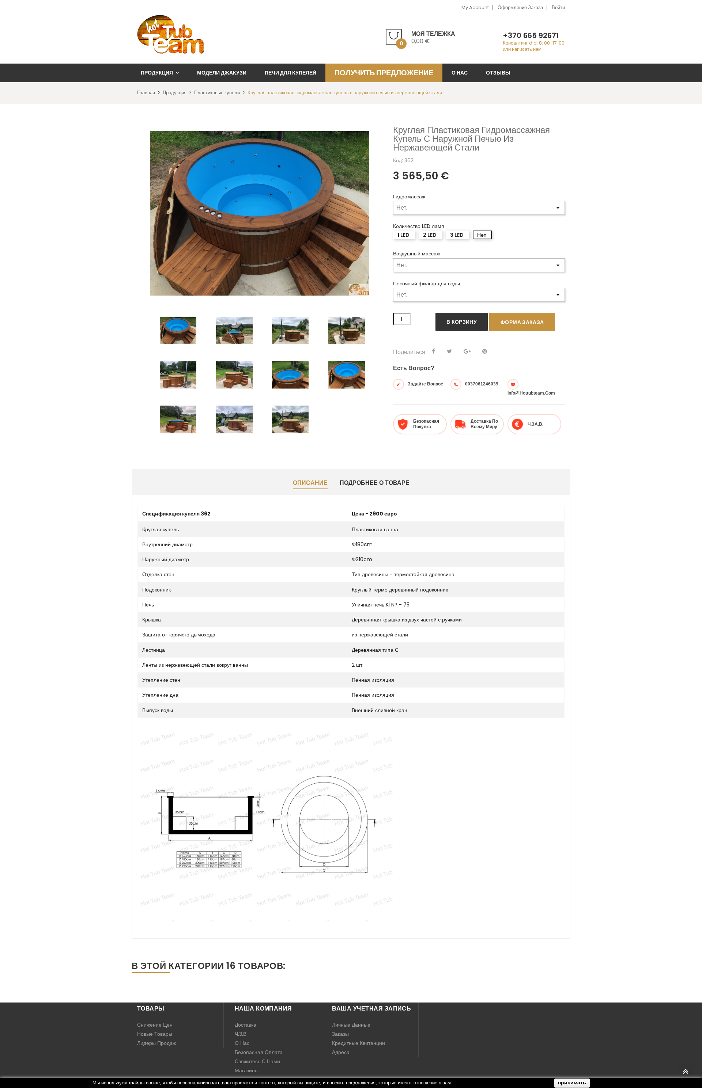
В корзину (461, 322)
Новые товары (154, 1034)
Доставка (245, 1024)
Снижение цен (155, 1024)
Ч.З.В (240, 1034)
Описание (310, 483)
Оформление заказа (520, 7)
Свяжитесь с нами (257, 1061)
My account (475, 7)
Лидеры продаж (156, 1043)
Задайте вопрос (425, 384)
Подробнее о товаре (375, 483)
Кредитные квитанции (358, 1043)
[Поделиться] (433, 351)
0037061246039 (481, 384)
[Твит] (449, 351)
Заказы (340, 1034)
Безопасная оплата (259, 1052)
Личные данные (351, 1024)
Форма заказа (522, 322)
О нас (242, 1043)
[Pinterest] (485, 351)
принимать (572, 1082)
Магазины (246, 1070)
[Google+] (467, 351)
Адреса (341, 1052)
